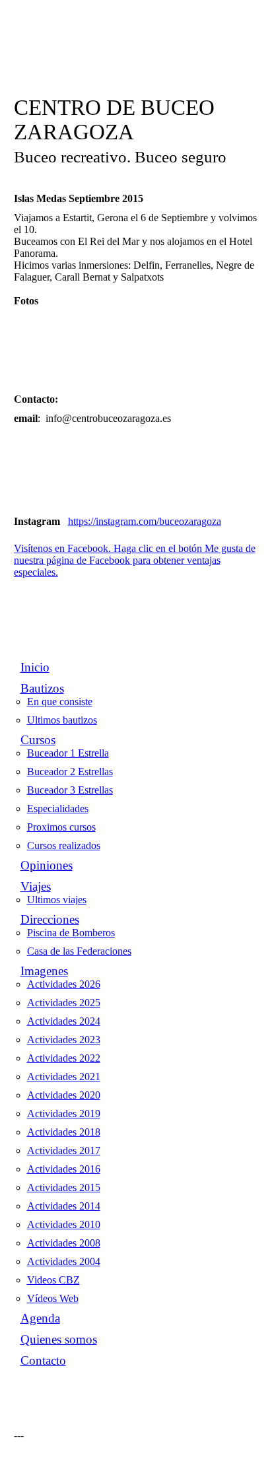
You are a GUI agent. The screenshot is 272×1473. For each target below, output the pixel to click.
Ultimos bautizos (62, 720)
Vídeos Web (53, 1298)
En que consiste (59, 701)
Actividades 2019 (63, 1113)
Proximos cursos (61, 827)
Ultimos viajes (56, 899)
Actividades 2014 (63, 1206)
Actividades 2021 (63, 1076)
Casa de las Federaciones (79, 951)
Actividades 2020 (63, 1095)
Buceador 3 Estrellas (70, 790)
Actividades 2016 (63, 1169)
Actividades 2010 (63, 1224)
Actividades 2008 (63, 1243)
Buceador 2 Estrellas (70, 771)
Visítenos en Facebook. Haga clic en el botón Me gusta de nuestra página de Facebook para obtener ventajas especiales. (134, 560)
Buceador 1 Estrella (68, 753)
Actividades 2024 (63, 1021)
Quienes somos (58, 1339)
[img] (136, 64)
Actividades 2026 (63, 984)
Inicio (35, 667)
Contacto (43, 1360)
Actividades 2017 (63, 1150)
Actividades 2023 (63, 1039)
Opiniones (46, 865)
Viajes (35, 886)
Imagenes (44, 971)
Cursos (37, 740)
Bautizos (42, 688)
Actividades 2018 (63, 1132)
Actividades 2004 (63, 1261)
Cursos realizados (63, 845)
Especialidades (57, 808)
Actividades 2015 (63, 1187)
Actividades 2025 (63, 1002)
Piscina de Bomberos (71, 932)
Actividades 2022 (63, 1058)
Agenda (40, 1318)
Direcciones (49, 919)
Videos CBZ (53, 1279)
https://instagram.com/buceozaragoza (144, 521)
